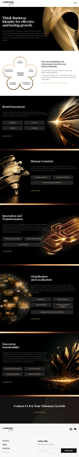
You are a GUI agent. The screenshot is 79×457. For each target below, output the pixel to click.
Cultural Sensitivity (41, 304)
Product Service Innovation (12, 238)
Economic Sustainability (12, 374)
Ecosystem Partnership (62, 177)
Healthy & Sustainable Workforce (52, 182)
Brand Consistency (63, 299)
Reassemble (34, 128)
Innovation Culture (23, 244)
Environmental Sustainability (13, 369)
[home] (9, 3)
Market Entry (41, 299)
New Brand (13, 122)
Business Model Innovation (34, 238)
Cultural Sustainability (34, 374)
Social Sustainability (34, 369)
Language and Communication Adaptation (52, 312)
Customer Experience (41, 177)
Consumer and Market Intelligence (63, 305)
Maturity (12, 128)
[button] (75, 2)
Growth (34, 122)
